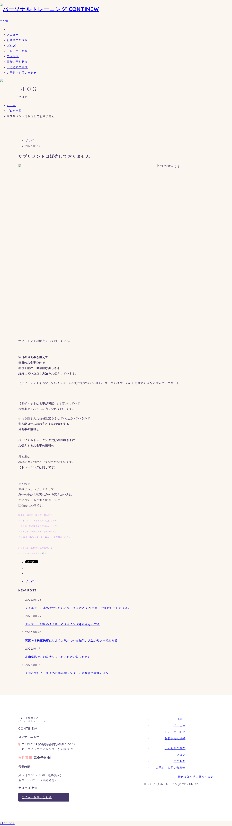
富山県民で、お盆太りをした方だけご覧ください (58, 656)
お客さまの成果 (17, 40)
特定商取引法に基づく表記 (196, 776)
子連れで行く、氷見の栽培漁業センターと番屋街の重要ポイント (68, 673)
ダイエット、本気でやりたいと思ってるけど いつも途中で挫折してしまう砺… (77, 607)
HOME (181, 719)
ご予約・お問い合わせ (22, 72)
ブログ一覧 (14, 110)
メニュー (13, 34)
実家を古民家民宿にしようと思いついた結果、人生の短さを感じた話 (71, 640)
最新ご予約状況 (17, 61)
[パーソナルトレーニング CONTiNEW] (49, 9)
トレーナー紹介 (17, 51)
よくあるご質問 (17, 67)
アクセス (13, 56)
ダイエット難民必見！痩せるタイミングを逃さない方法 (62, 624)
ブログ (11, 45)
